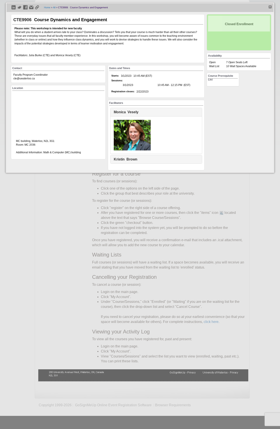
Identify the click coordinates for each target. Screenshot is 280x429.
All (54, 7)
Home (47, 7)
